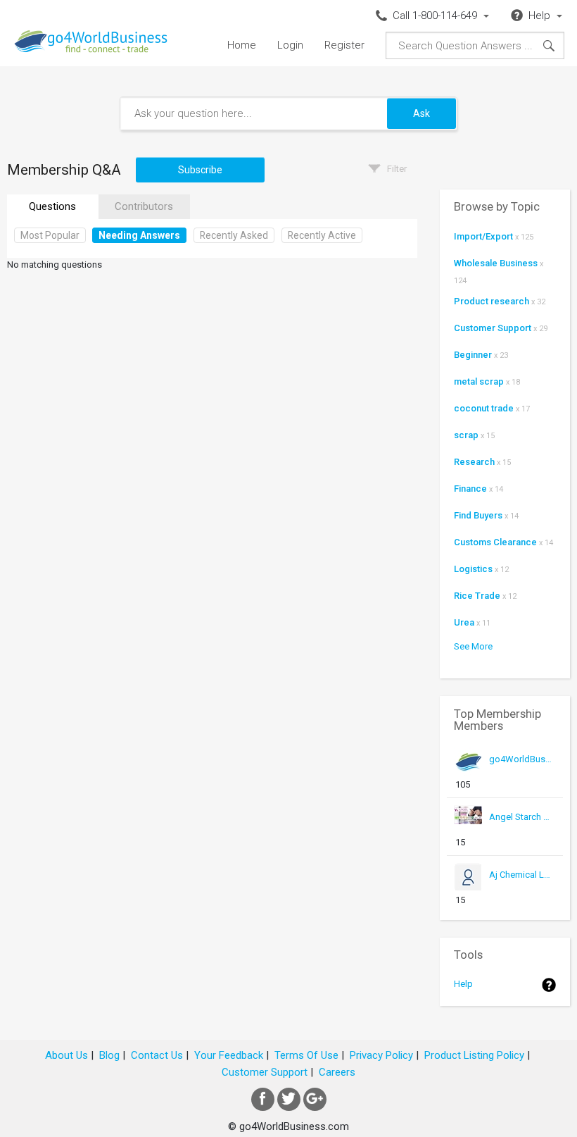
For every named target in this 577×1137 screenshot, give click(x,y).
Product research (491, 301)
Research (474, 461)
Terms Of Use (306, 1055)
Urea (464, 622)
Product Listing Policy (474, 1055)
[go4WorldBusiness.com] (520, 772)
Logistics (473, 569)
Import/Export (483, 236)
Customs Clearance (495, 542)
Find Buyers (478, 515)
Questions (52, 206)
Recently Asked (234, 235)
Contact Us (157, 1055)
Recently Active (322, 235)
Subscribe (200, 169)
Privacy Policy (381, 1055)
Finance (470, 488)
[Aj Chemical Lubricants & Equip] (520, 888)
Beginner (473, 354)
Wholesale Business (496, 263)
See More (473, 646)
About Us (66, 1055)
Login (290, 45)
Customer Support (492, 328)
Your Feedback (228, 1055)
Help (463, 983)
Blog (109, 1055)
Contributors (144, 206)
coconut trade (484, 408)
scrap (466, 435)
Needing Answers (139, 235)
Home (241, 45)
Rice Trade (477, 595)
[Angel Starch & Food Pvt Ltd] (520, 830)
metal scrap (479, 381)
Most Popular (50, 235)
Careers (337, 1072)
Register (344, 45)
